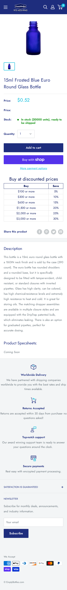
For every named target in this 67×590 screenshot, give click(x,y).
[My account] (53, 7)
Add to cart (33, 147)
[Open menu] (5, 7)
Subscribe (16, 533)
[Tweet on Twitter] (53, 232)
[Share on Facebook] (39, 232)
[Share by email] (60, 232)
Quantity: (9, 134)
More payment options (33, 168)
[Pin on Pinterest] (46, 232)
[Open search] (45, 7)
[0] (60, 7)
